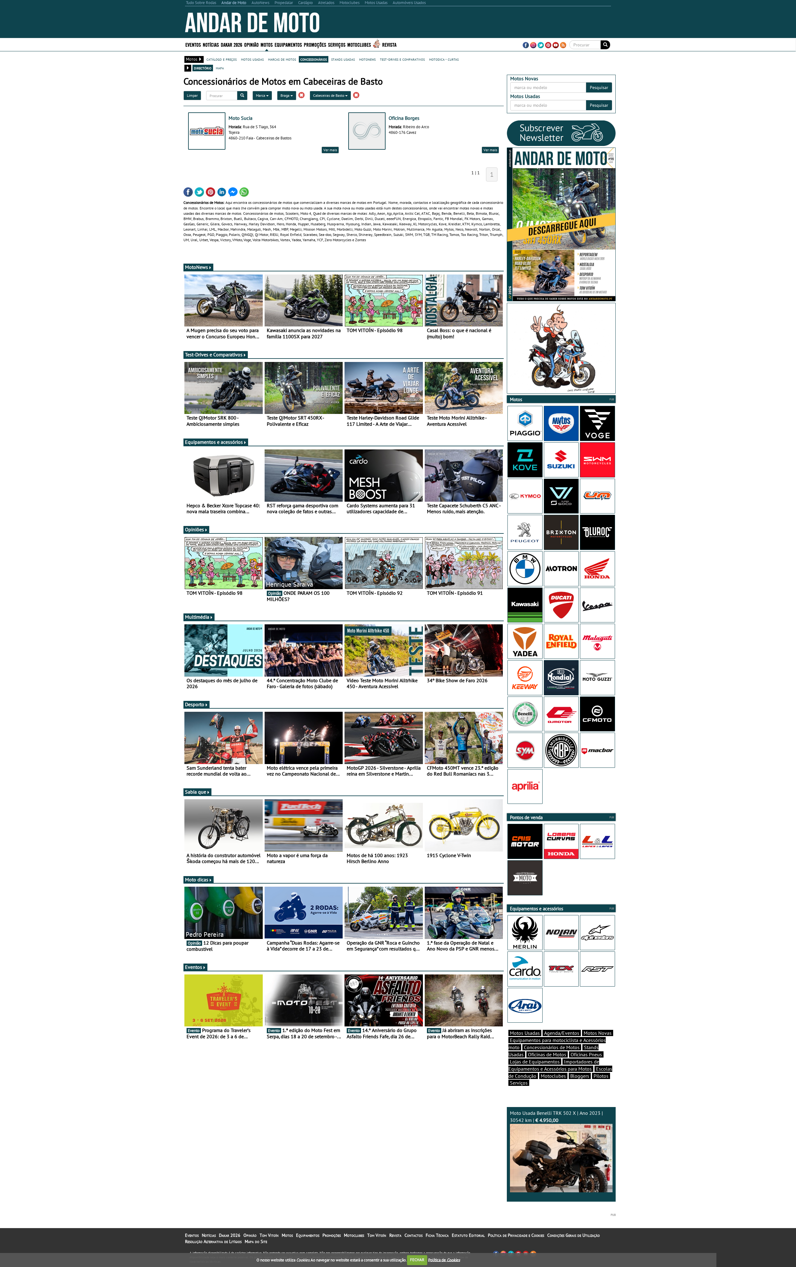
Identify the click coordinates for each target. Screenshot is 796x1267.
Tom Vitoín (269, 1235)
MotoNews (196, 267)
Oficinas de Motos (547, 1054)
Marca (261, 95)
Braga (285, 95)
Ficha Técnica (437, 1235)
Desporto (194, 704)
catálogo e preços (221, 59)
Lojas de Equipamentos (535, 1061)
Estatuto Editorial (468, 1235)
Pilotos (601, 1076)
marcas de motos (282, 59)
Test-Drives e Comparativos (214, 354)
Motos (287, 1235)
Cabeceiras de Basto (329, 95)
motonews (367, 59)
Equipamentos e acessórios (214, 442)
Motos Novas (598, 1033)
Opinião (251, 44)
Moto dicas (196, 879)
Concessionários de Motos (552, 1047)
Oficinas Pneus (586, 1054)
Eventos (193, 44)
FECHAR (417, 1259)
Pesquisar (599, 87)
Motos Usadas (525, 1033)
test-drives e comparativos (402, 59)
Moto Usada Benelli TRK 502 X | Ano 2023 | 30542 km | (556, 1116)
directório (202, 68)
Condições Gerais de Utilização (573, 1235)
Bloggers (579, 1076)
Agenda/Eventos (561, 1033)
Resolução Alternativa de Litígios (213, 1241)
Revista (389, 44)
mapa (220, 68)
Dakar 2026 (231, 44)
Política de (444, 1259)
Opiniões (194, 529)
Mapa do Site (256, 1241)
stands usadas (343, 59)
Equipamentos (307, 1235)
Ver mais (330, 150)
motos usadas (252, 59)
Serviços (519, 1083)
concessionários (313, 59)
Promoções (315, 44)
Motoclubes (359, 44)
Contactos (414, 1235)
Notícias (209, 1235)
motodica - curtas (444, 59)
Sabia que (195, 792)
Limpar (192, 95)
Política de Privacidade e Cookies (516, 1235)
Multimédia (197, 617)
